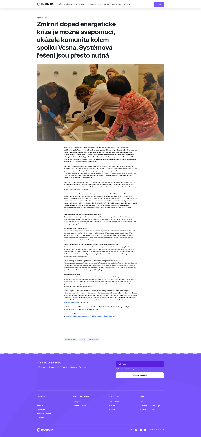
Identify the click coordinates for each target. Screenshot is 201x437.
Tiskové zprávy (93, 339)
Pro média (41, 410)
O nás (39, 402)
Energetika (77, 402)
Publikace (41, 418)
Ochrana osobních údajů (150, 406)
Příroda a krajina (70, 339)
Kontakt (40, 406)
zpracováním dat (138, 369)
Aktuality (82, 339)
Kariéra (112, 406)
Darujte (159, 4)
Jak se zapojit (114, 402)
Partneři (143, 402)
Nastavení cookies (147, 410)
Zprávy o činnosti (44, 414)
